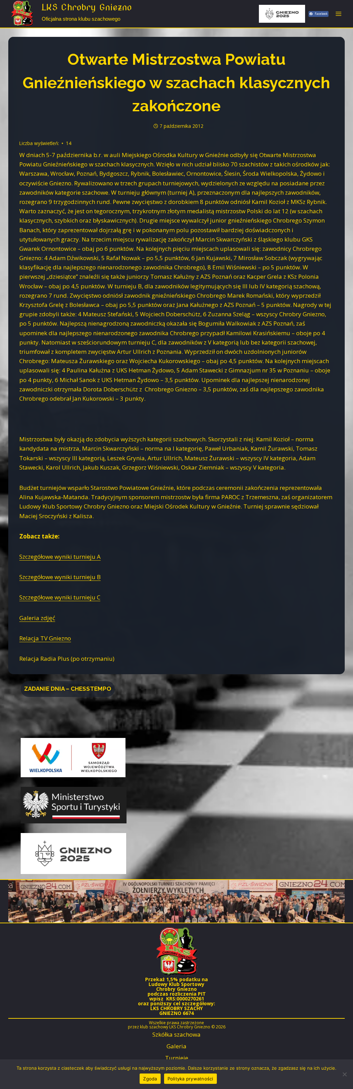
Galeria (176, 1046)
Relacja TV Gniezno (45, 638)
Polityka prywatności (190, 1078)
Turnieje (176, 1058)
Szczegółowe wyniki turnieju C (59, 597)
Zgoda (150, 1078)
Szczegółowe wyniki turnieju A (60, 557)
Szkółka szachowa (176, 1034)
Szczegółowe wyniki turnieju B (60, 577)
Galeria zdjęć (37, 618)
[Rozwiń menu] (338, 13)
